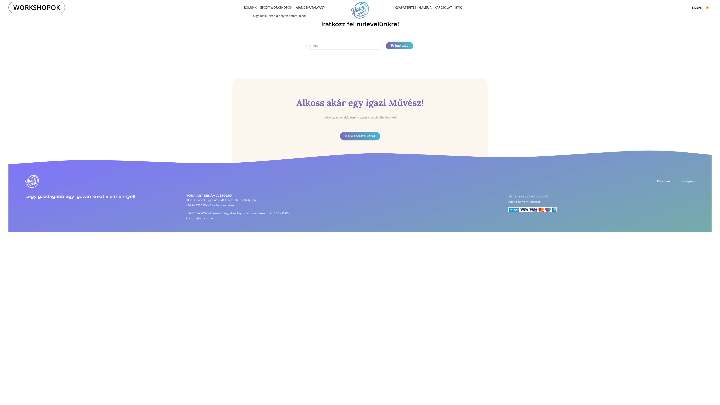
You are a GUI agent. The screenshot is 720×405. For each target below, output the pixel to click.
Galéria (425, 7)
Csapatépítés (405, 7)
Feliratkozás (399, 45)
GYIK (458, 7)
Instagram (688, 181)
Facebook (663, 181)
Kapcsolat (443, 7)
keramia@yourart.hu (199, 218)
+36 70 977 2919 (196, 205)
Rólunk (250, 7)
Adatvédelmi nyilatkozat (524, 201)
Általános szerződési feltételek (528, 196)
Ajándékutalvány (310, 7)
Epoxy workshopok (276, 7)
